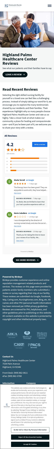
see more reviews (25, 260)
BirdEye (31, 251)
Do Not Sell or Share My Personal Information (30, 430)
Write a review (39, 144)
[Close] (50, 388)
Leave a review (14, 74)
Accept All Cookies (30, 444)
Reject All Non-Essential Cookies (30, 437)
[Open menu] (49, 6)
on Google (30, 180)
